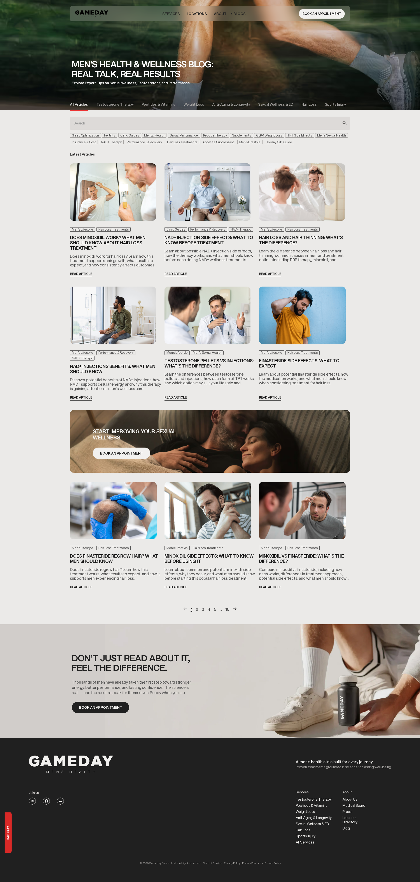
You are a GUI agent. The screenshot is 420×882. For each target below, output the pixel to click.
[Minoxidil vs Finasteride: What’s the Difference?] (302, 512)
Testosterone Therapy (314, 799)
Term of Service (212, 863)
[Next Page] (235, 609)
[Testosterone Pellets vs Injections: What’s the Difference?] (207, 317)
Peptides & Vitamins (311, 805)
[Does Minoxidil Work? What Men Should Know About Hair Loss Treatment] (113, 193)
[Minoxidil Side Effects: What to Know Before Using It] (207, 512)
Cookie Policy (272, 863)
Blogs (239, 14)
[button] (171, 13)
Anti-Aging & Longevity (314, 817)
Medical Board (354, 805)
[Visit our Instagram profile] (32, 801)
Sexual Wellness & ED (312, 824)
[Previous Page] (185, 609)
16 (227, 609)
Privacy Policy (232, 863)
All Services (305, 842)
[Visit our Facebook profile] (46, 801)
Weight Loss (305, 811)
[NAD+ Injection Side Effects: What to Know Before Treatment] (207, 193)
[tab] (79, 104)
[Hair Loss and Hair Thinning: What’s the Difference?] (302, 193)
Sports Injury (305, 836)
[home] (92, 13)
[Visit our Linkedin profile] (60, 801)
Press (347, 811)
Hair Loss (303, 830)
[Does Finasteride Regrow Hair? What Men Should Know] (113, 512)
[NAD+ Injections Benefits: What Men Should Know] (113, 317)
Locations (197, 14)
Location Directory (350, 820)
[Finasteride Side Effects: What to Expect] (302, 317)
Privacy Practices (252, 863)
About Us (350, 799)
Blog (346, 828)
